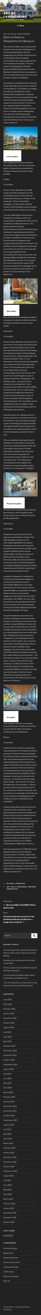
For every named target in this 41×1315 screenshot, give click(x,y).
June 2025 (7, 1037)
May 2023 (7, 1134)
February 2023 (9, 1148)
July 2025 (7, 1032)
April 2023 (7, 1139)
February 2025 (9, 1046)
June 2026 (7, 1000)
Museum (32, 887)
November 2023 (10, 1111)
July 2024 (7, 1074)
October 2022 (9, 1167)
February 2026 (9, 1009)
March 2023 (8, 1143)
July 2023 (7, 1129)
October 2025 (9, 1023)
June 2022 (7, 1185)
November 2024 (10, 1055)
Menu (22, 26)
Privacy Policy (8, 1307)
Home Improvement (11, 1262)
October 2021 (8, 1222)
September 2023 (10, 1120)
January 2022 (8, 1208)
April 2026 (7, 1004)
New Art (6, 1281)
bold (13, 887)
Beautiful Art (8, 1253)
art (8, 887)
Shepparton (12, 889)
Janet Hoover (23, 34)
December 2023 (10, 1106)
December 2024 (10, 1051)
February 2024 (9, 1097)
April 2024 (7, 1088)
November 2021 (9, 1217)
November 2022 (10, 1162)
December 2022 (10, 1157)
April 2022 (7, 1194)
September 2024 (10, 1065)
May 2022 (7, 1190)
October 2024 (9, 1060)
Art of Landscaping (15, 15)
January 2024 (8, 1102)
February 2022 (9, 1204)
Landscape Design (10, 1267)
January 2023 (8, 1153)
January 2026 (8, 1014)
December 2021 (9, 1213)
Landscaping (8, 1272)
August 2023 (8, 1125)
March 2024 (8, 1092)
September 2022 (10, 1171)
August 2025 (8, 1027)
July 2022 (7, 1180)
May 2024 (7, 1083)
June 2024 (7, 1079)
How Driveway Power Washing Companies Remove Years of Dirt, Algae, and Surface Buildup (20, 953)
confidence (22, 887)
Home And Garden (10, 1258)
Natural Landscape (16, 883)
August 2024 (8, 1069)
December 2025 (10, 1018)
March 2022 (8, 1199)
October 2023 (9, 1116)
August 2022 (8, 1176)
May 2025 (7, 1041)
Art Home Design (10, 1248)
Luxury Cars (8, 1235)
